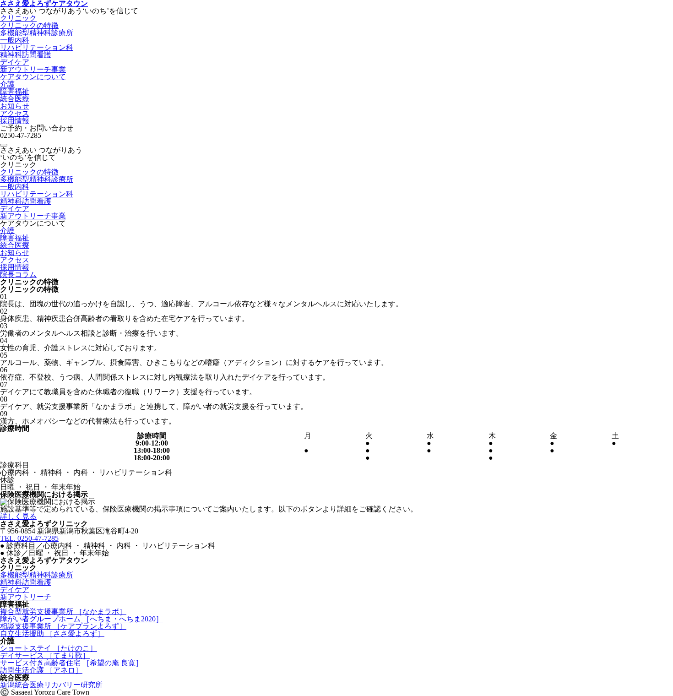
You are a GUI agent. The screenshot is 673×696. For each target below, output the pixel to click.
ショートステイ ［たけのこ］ (48, 648)
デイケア (14, 62)
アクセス (14, 113)
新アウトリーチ (25, 597)
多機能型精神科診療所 (36, 33)
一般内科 (14, 40)
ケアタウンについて (33, 77)
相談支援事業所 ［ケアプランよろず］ (63, 626)
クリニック (18, 18)
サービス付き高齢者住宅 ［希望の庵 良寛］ (71, 663)
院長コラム (18, 274)
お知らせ (14, 106)
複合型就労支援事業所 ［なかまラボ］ (63, 611)
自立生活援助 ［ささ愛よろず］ (52, 633)
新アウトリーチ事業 (33, 69)
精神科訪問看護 (25, 55)
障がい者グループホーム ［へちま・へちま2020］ (81, 619)
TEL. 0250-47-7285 (29, 538)
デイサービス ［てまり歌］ (45, 655)
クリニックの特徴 (29, 25)
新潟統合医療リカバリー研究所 (51, 685)
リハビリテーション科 (36, 47)
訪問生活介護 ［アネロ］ (41, 670)
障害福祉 (14, 91)
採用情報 (14, 121)
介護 (7, 84)
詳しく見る (18, 516)
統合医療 (14, 99)
